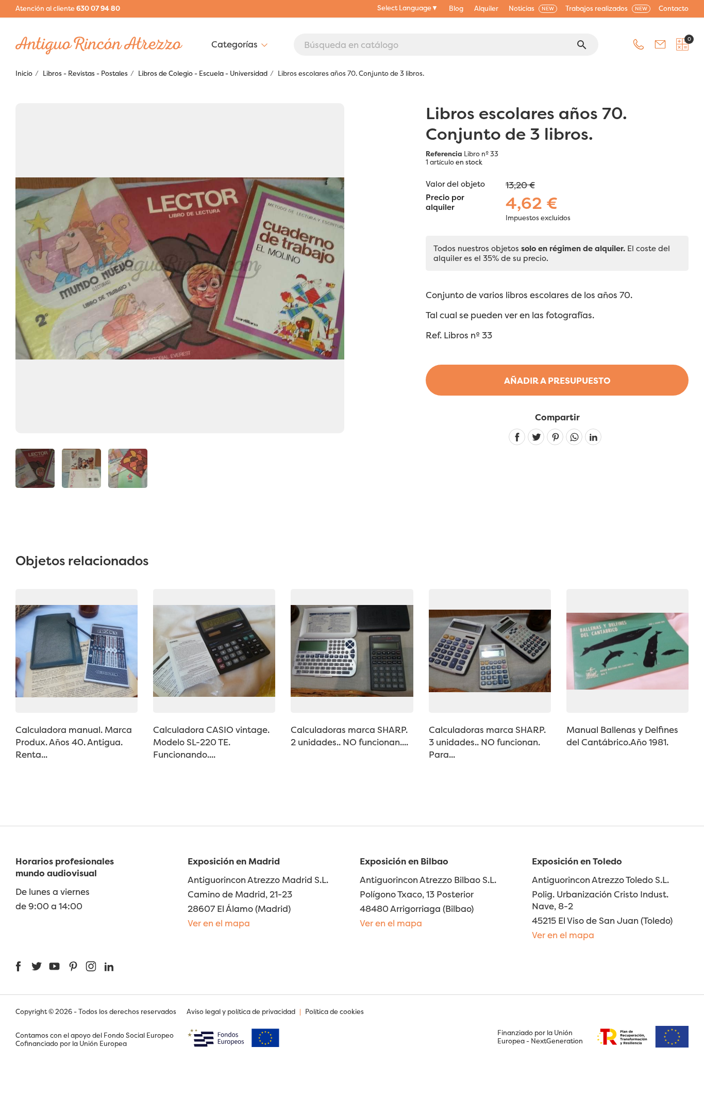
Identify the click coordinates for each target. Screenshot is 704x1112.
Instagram (91, 966)
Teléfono (638, 44)
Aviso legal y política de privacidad (241, 1011)
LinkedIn (109, 966)
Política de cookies (334, 1011)
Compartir (517, 437)
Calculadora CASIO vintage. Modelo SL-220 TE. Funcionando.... (211, 742)
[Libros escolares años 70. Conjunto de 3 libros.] (35, 468)
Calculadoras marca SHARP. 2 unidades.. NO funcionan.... (349, 736)
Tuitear (536, 437)
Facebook (18, 966)
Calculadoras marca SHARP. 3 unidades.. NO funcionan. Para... (487, 742)
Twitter (36, 966)
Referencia (444, 154)
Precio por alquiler (445, 202)
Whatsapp (574, 437)
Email (660, 44)
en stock (469, 162)
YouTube (54, 966)
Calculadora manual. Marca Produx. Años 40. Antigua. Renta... (73, 742)
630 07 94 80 (98, 8)
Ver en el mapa (219, 923)
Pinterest (555, 437)
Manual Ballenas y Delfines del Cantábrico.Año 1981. (622, 736)
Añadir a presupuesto (557, 380)
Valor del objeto (455, 184)
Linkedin (593, 437)
